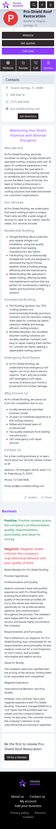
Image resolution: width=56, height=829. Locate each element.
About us (17, 796)
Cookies (28, 817)
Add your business (28, 806)
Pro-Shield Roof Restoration (37, 14)
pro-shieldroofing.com (25, 109)
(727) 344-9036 (19, 102)
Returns (40, 813)
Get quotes (28, 43)
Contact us (37, 796)
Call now (28, 51)
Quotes (48, 68)
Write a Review (16, 757)
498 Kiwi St (17, 95)
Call (35, 68)
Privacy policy (19, 813)
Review (23, 68)
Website (28, 35)
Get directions (28, 116)
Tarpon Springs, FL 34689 (26, 88)
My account (28, 801)
